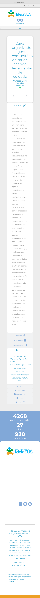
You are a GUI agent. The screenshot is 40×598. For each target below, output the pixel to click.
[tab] (20, 105)
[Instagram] (20, 504)
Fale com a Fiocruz (19, 2)
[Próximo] (24, 95)
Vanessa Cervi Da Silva (20, 82)
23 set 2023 (20, 86)
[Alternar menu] (20, 27)
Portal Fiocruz (5, 2)
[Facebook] (30, 504)
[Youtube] (25, 504)
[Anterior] (16, 95)
